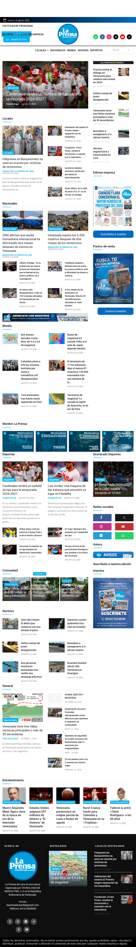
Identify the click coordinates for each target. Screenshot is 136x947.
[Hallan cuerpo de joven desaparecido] (123, 96)
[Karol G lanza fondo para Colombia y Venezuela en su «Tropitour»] (95, 795)
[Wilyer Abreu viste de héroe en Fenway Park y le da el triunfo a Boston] (9, 532)
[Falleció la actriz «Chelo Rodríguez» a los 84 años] (122, 795)
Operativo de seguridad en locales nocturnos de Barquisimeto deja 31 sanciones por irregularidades (76, 742)
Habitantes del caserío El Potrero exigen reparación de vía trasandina (106, 881)
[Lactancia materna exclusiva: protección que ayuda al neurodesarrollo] (55, 171)
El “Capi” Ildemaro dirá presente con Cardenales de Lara (76, 532)
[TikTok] (34, 921)
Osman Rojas (12, 104)
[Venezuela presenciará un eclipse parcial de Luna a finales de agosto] (68, 795)
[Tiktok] (129, 36)
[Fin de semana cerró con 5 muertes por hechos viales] (55, 763)
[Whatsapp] (95, 36)
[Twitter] (115, 36)
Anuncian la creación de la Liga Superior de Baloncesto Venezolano (30, 549)
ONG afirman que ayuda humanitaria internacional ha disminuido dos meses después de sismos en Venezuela (21, 243)
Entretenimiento (13, 780)
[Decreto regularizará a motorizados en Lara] (123, 151)
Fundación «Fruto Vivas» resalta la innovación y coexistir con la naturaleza (104, 903)
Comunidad (10, 570)
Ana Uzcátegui (10, 738)
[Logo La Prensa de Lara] (68, 34)
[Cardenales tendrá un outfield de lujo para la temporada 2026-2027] (45, 85)
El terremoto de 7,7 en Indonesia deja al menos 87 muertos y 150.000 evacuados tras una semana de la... (77, 372)
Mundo (7, 326)
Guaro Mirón (11, 584)
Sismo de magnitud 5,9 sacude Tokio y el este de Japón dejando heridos (77, 341)
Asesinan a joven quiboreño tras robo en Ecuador (76, 623)
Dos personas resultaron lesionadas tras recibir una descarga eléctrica (31, 670)
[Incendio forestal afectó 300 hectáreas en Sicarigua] (57, 666)
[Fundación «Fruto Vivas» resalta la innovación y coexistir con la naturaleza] (55, 151)
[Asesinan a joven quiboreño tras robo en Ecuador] (57, 623)
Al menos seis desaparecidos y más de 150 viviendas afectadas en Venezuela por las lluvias (30, 296)
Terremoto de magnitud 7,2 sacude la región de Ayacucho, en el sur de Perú (77, 402)
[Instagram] (109, 36)
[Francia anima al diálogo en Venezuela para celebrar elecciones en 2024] (123, 72)
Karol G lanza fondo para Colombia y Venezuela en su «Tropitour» (93, 815)
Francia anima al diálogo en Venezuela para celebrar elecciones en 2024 (104, 76)
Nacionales (9, 203)
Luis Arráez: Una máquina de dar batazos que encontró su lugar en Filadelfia (67, 489)
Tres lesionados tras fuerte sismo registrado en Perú (31, 398)
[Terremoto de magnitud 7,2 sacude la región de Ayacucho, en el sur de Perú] (57, 398)
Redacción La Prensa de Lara (18, 171)
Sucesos (8, 611)
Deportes (13, 88)
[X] (124, 517)
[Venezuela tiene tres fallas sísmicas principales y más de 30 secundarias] (123, 113)
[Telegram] (102, 535)
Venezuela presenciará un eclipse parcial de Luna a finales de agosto (67, 815)
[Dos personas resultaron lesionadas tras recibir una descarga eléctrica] (10, 666)
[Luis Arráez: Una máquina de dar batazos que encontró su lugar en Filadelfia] (68, 471)
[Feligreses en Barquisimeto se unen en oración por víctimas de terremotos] (22, 140)
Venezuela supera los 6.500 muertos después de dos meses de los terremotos (66, 239)
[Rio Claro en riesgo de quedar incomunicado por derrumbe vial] (74, 589)
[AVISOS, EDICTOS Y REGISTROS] (55, 698)
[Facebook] (102, 36)
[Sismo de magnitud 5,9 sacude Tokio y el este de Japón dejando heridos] (57, 338)
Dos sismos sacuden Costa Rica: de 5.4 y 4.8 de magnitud (67, 878)
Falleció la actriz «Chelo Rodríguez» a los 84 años (120, 813)
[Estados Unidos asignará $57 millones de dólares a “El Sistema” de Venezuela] (41, 795)
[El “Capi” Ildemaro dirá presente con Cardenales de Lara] (55, 532)
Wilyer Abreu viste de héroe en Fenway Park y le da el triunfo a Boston (30, 532)
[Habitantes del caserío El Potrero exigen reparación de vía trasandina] (55, 131)
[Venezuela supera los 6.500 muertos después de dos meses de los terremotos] (68, 221)
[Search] (130, 50)
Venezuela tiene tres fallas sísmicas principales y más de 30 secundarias (22, 730)
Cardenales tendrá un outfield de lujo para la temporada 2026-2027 (22, 489)
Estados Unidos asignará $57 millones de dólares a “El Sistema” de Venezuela (39, 817)
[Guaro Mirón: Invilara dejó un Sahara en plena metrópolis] (16, 589)
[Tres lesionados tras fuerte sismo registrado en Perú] (10, 398)
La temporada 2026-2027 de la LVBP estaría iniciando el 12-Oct (113, 489)
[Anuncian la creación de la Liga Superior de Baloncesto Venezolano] (9, 550)
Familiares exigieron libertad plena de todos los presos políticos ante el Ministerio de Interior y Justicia (76, 269)
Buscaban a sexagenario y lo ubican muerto (102, 134)
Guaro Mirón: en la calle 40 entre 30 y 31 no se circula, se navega (76, 191)
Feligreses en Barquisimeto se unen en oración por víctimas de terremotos (22, 163)
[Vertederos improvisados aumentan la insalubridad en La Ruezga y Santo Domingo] (45, 589)
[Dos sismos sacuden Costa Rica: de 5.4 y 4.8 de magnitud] (10, 338)
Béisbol (100, 479)
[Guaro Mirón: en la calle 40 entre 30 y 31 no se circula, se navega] (55, 192)
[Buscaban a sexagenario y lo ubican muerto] (123, 133)
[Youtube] (122, 36)
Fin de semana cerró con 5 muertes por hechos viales (76, 762)
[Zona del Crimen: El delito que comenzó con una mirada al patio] (10, 623)
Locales (7, 118)
